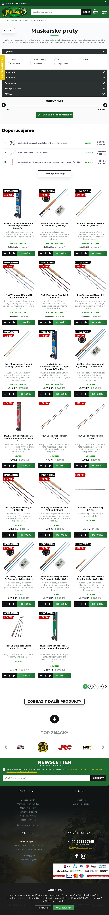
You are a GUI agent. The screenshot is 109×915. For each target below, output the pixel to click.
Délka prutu (10, 72)
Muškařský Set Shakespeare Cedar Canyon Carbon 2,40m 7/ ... (18, 225)
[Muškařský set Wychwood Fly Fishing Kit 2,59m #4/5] (90, 345)
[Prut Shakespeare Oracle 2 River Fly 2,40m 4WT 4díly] (90, 557)
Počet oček (10, 83)
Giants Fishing (40, 60)
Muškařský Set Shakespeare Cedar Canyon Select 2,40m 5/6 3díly (49, 162)
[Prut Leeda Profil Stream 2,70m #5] (90, 416)
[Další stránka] (106, 686)
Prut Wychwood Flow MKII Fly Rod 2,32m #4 (54, 508)
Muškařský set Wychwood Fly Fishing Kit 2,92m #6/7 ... (54, 577)
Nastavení (43, 908)
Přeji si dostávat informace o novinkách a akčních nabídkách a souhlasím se (54, 770)
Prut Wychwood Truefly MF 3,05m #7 (54, 296)
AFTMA (8, 94)
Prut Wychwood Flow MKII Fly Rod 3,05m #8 (90, 296)
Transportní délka (13, 88)
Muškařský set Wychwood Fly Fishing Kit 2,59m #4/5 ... (90, 365)
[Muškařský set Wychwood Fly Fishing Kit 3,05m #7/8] (54, 204)
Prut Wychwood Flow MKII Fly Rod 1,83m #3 (18, 296)
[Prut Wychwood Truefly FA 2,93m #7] (18, 488)
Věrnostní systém (28, 816)
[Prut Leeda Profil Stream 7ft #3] (54, 416)
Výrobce (9, 51)
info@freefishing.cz (80, 847)
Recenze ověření (28, 820)
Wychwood (63, 64)
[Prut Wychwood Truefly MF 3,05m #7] (54, 276)
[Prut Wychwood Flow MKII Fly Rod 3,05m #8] (90, 276)
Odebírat (98, 778)
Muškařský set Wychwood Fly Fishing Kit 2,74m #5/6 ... (19, 577)
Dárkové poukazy (81, 804)
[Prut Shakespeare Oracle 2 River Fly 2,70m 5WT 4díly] (18, 345)
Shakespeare (15, 64)
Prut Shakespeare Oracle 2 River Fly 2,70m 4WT (90, 224)
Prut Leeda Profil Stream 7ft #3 (33, 153)
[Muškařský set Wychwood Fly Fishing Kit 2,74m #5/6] (18, 557)
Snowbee (38, 64)
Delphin (13, 60)
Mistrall (85, 60)
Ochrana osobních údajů (28, 804)
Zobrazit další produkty (54, 701)
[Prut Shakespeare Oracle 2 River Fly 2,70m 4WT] (90, 204)
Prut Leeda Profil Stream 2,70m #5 (90, 437)
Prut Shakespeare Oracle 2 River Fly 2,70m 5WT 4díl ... (18, 365)
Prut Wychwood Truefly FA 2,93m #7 (18, 508)
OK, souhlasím (63, 908)
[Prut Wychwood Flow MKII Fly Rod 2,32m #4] (54, 488)
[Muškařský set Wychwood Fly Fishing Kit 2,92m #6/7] (54, 557)
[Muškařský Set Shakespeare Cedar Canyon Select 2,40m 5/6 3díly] (18, 416)
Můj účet (9, 3)
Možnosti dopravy (28, 808)
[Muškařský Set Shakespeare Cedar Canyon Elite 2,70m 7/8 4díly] (54, 626)
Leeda (60, 60)
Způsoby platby (28, 800)
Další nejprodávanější (54, 173)
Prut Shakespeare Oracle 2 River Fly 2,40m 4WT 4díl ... (90, 577)
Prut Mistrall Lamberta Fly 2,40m (90, 508)
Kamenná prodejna (28, 812)
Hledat (86, 12)
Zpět (10, 30)
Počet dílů (10, 77)
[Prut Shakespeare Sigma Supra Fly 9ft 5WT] (18, 626)
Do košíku (25, 253)
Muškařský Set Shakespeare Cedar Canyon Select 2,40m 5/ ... (18, 438)
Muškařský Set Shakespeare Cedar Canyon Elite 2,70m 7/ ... (54, 648)
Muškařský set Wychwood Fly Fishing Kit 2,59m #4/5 (42, 143)
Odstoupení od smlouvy (28, 825)
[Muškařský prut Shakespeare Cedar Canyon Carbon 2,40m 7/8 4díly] (54, 345)
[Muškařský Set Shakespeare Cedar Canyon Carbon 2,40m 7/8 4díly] (18, 204)
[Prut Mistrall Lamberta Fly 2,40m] (90, 488)
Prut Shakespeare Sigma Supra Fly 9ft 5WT (18, 647)
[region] (61, 18)
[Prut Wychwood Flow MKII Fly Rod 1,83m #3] (18, 276)
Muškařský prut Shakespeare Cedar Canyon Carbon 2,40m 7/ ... (54, 366)
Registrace (81, 800)
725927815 (81, 841)
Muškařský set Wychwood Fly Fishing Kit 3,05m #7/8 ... (54, 224)
